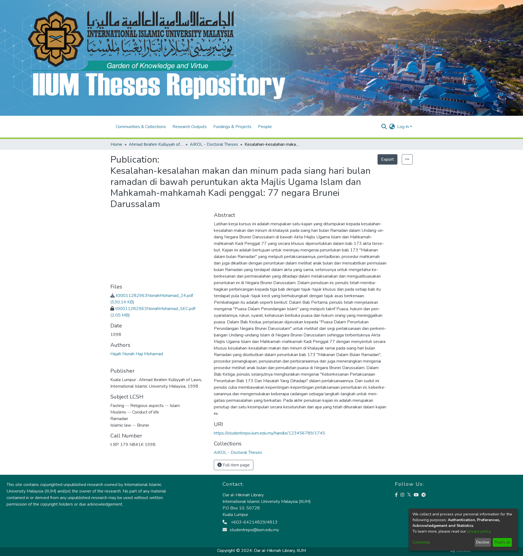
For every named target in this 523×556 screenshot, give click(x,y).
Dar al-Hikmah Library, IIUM (280, 551)
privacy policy (478, 531)
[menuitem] (392, 126)
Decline (482, 542)
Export (387, 159)
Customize (421, 542)
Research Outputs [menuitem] (189, 127)
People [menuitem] (265, 127)
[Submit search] (384, 126)
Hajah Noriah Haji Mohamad (136, 354)
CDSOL (463, 551)
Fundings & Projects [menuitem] (232, 127)
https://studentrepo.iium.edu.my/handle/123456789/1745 (269, 433)
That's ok (502, 542)
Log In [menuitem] (403, 127)
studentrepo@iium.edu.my (254, 530)
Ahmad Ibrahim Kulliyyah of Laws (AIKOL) (156, 144)
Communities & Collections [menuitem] (141, 127)
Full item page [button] (236, 465)
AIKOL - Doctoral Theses (214, 144)
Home (116, 144)
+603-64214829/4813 (254, 522)
